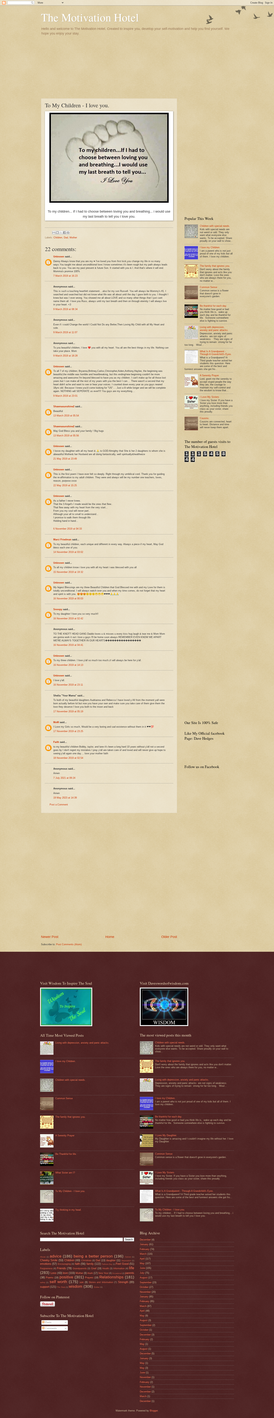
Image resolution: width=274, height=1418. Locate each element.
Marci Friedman (62, 539)
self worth (58, 1282)
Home (109, 937)
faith (77, 1263)
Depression (126, 1261)
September (146, 1282)
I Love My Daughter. (166, 1135)
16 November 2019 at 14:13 (68, 665)
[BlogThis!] (57, 232)
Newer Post (49, 937)
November (145, 1292)
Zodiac (97, 1287)
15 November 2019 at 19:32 (68, 572)
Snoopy (57, 609)
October (144, 1287)
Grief (93, 1268)
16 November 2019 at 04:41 (68, 645)
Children (57, 237)
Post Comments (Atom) (69, 944)
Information (119, 1268)
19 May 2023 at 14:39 (65, 797)
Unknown (58, 256)
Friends (61, 1268)
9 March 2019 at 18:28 (65, 355)
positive (66, 1277)
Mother (73, 237)
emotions (45, 1263)
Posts (47, 1322)
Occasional (117, 1273)
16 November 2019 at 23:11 (68, 684)
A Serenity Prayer (209, 375)
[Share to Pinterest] (68, 232)
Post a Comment (59, 804)
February (144, 1249)
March (143, 1253)
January (144, 1244)
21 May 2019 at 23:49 (65, 458)
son (82, 1282)
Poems (49, 1277)
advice (56, 1256)
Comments (50, 1328)
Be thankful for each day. (213, 305)
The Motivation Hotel (90, 17)
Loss (53, 1272)
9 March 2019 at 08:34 (65, 309)
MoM (56, 722)
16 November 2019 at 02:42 (68, 618)
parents (129, 1272)
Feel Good (122, 1263)
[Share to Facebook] (64, 232)
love (65, 1272)
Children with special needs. (215, 226)
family (90, 1263)
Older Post (169, 937)
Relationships (111, 1277)
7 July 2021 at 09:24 (64, 777)
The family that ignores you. (215, 265)
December (145, 1239)
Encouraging (64, 1264)
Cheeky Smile (48, 1260)
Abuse (43, 1257)
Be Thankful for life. (66, 1154)
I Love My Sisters (209, 397)
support (44, 1286)
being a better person (93, 1256)
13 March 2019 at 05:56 (66, 435)
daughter (111, 1260)
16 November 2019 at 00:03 (68, 598)
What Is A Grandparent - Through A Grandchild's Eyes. (216, 353)
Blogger (154, 1410)
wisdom (75, 1286)
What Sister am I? (65, 1172)
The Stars (61, 1287)
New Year (103, 1273)
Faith (56, 742)
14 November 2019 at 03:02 (68, 552)
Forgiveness (46, 1268)
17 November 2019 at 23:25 (68, 731)
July (142, 1272)
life (131, 1268)
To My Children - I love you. (70, 1191)
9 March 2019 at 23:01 (65, 395)
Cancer (128, 1257)
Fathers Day (107, 1264)
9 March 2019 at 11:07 (65, 332)
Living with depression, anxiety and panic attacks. (214, 328)
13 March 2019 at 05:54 (66, 415)
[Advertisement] (137, 67)
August (143, 1277)
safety (42, 1282)
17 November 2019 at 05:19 (68, 711)
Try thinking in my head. (68, 1209)
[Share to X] (61, 232)
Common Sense (208, 287)
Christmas (86, 1260)
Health (105, 1268)
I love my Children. (210, 247)
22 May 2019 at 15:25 (65, 485)
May (142, 1263)
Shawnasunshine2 (63, 406)
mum (90, 1273)
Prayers (89, 1277)
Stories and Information (101, 1282)
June (142, 1268)
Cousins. (204, 418)
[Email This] (54, 232)
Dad (66, 237)
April (142, 1258)
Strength (123, 1282)
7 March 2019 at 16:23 (65, 275)
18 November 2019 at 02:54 (68, 758)
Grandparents (80, 1268)
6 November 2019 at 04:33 (67, 528)
